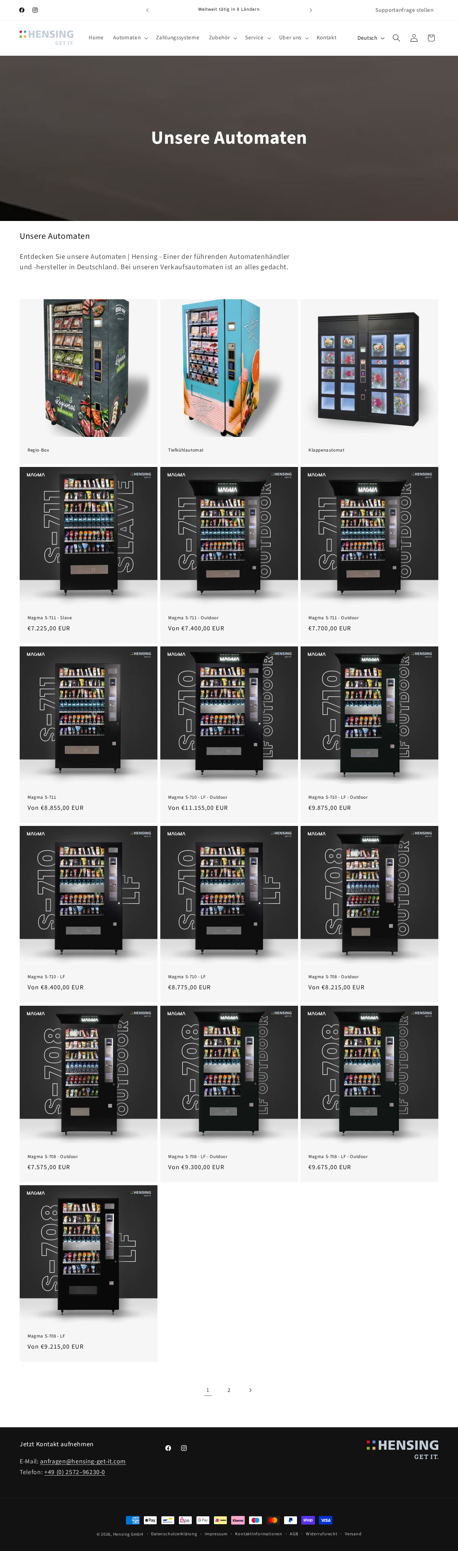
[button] (129, 38)
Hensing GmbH (128, 1534)
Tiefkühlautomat (186, 450)
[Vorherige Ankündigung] (147, 10)
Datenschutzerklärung (174, 1534)
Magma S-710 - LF (46, 977)
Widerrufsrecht (321, 1534)
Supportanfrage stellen (404, 10)
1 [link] (208, 1389)
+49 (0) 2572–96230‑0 (74, 1472)
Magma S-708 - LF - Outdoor (198, 1157)
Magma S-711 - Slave (50, 618)
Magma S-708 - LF (46, 1336)
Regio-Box (38, 450)
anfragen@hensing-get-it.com (83, 1461)
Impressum (216, 1534)
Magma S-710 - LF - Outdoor (198, 798)
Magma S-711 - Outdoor (193, 618)
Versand (353, 1534)
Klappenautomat (326, 450)
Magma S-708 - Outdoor (333, 977)
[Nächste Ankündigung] (311, 10)
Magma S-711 (42, 798)
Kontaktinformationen (258, 1534)
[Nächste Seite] (250, 1390)
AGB (294, 1534)
